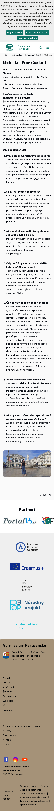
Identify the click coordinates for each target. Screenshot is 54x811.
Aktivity (7, 730)
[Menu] (47, 47)
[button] (41, 47)
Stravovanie (9, 735)
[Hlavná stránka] (6, 55)
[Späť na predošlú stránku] (3, 55)
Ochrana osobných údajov (34, 786)
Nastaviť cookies (27, 37)
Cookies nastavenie (30, 789)
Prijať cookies (14, 32)
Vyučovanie (9, 687)
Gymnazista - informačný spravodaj (22, 726)
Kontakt (7, 739)
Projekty (7, 709)
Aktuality (8, 677)
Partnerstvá (16, 55)
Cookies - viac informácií (33, 793)
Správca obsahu (28, 804)
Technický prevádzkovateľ (34, 800)
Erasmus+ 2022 (33, 55)
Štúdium (7, 691)
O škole (7, 682)
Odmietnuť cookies (37, 32)
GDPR (6, 744)
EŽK (5, 705)
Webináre (8, 700)
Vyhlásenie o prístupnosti (33, 797)
